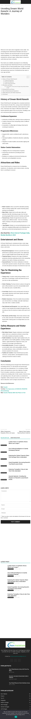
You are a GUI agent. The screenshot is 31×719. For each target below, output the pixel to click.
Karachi (5, 387)
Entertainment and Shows (8, 89)
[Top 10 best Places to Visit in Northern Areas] (4, 684)
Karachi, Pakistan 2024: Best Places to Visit (14, 392)
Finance (2, 696)
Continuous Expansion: (9, 80)
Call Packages (4, 709)
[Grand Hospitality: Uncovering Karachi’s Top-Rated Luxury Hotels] (4, 464)
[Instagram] (15, 660)
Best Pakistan (3, 445)
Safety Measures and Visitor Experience (12, 92)
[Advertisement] (15, 33)
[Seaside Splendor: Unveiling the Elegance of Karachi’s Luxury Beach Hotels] (4, 477)
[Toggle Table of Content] (27, 77)
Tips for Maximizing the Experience (11, 90)
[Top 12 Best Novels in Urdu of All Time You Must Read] (4, 671)
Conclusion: (5, 94)
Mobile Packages (5, 702)
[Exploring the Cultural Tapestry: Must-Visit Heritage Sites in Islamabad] (4, 457)
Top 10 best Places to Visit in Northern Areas (19, 683)
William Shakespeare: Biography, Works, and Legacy (8, 432)
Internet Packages (5, 706)
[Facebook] (11, 660)
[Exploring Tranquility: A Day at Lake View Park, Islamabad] (4, 470)
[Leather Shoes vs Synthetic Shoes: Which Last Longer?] (4, 443)
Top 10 (2, 698)
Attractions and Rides (7, 85)
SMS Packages (4, 704)
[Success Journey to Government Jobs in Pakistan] (4, 677)
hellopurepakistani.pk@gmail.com (18, 656)
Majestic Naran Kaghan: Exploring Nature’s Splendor (23, 432)
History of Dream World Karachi (10, 79)
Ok (16, 716)
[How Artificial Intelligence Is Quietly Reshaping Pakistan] (4, 450)
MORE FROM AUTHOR (15, 437)
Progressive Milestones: (9, 82)
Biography (3, 700)
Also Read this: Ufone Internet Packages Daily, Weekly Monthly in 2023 (18, 87)
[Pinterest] (19, 660)
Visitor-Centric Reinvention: (10, 83)
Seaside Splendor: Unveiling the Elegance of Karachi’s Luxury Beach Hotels (18, 477)
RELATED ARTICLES (5, 437)
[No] (29, 714)
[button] (29, 2)
